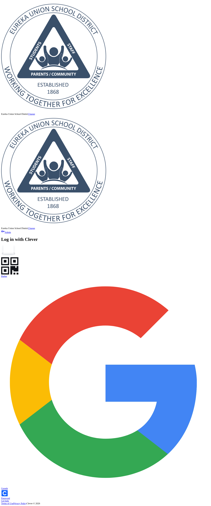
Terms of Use (7, 503)
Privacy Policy (20, 503)
